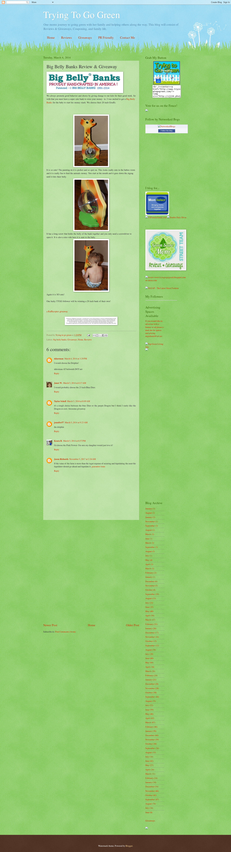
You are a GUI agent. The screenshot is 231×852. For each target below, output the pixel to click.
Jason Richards (61, 459)
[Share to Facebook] (103, 335)
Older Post (132, 625)
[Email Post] (88, 334)
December (149, 581)
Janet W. (58, 383)
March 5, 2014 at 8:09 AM (78, 401)
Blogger (129, 845)
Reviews (66, 37)
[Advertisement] (91, 571)
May (147, 559)
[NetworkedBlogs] (166, 126)
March (148, 534)
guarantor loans (98, 466)
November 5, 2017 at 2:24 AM (82, 459)
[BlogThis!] (97, 335)
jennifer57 (59, 422)
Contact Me (127, 37)
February (149, 572)
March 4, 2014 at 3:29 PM (75, 358)
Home (51, 37)
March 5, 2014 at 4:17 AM (74, 382)
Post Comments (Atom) (65, 631)
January (148, 508)
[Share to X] (100, 335)
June (147, 538)
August (148, 512)
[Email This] (94, 335)
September (150, 525)
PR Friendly (106, 37)
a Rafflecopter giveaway (57, 311)
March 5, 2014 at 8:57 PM (74, 440)
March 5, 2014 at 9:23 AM (76, 422)
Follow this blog (166, 131)
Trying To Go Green (81, 14)
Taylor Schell (60, 401)
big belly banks (59, 339)
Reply (56, 373)
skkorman (58, 358)
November (150, 521)
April (147, 564)
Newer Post (50, 625)
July (147, 555)
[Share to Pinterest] (106, 335)
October (148, 589)
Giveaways (85, 37)
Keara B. (58, 440)
